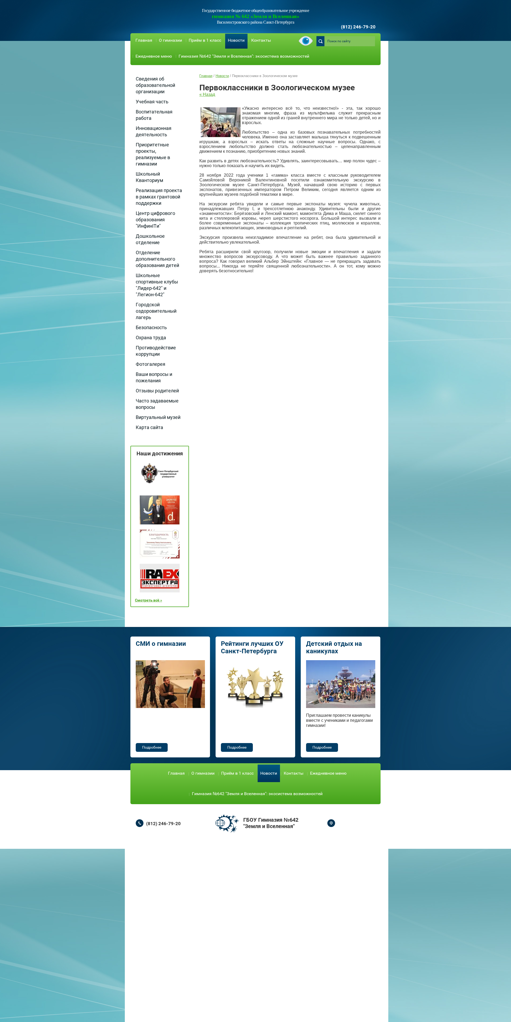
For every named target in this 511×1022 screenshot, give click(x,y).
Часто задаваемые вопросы (157, 404)
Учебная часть (152, 101)
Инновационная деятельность (153, 131)
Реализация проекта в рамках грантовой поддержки (159, 197)
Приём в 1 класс (205, 40)
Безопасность (151, 327)
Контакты (261, 40)
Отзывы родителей (157, 390)
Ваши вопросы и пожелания (154, 377)
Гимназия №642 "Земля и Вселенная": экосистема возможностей (244, 56)
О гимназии (170, 40)
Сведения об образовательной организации (155, 85)
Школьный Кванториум (149, 177)
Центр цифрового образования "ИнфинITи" (155, 219)
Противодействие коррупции (156, 351)
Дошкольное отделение (150, 239)
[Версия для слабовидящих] (306, 41)
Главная (143, 40)
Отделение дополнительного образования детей (157, 259)
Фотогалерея (150, 364)
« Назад (207, 94)
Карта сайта (149, 427)
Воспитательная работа (154, 115)
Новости (236, 40)
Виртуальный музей (158, 417)
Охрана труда (151, 337)
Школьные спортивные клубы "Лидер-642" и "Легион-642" (157, 285)
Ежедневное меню (153, 56)
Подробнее (151, 747)
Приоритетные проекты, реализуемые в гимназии (153, 154)
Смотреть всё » (148, 600)
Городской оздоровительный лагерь (156, 311)
